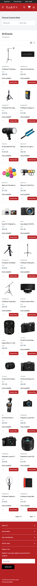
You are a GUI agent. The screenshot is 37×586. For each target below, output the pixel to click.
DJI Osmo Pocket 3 (7, 418)
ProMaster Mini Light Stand (9, 108)
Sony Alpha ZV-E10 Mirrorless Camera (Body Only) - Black (27, 224)
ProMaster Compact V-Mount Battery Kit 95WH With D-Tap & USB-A (27, 108)
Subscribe (8, 567)
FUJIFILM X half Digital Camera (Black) (27, 340)
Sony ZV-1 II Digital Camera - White (9, 224)
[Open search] (24, 7)
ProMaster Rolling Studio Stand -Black (27, 263)
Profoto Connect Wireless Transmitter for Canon (27, 301)
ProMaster (5, 66)
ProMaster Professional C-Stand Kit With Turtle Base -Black (9, 69)
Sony (3, 221)
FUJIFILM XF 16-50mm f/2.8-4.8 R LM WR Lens (9, 379)
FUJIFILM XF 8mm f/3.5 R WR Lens (27, 379)
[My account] (34, 7)
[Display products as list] (34, 43)
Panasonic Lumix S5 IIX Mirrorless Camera (27, 418)
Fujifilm (22, 337)
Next (31, 516)
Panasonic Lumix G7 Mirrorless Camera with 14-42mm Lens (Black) (9, 456)
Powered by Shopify (7, 582)
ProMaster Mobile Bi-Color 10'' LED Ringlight (9, 496)
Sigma (3, 340)
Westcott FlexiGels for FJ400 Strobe (9, 185)
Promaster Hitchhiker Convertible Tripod (9, 263)
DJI (3, 415)
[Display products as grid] (31, 43)
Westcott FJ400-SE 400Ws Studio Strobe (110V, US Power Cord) (27, 185)
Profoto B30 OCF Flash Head (9, 146)
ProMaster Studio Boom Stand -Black (9, 301)
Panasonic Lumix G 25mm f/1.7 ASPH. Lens (27, 456)
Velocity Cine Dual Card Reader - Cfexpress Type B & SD (27, 69)
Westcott (23, 144)
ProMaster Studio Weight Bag (27, 496)
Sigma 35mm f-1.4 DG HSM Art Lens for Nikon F (9, 343)
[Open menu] (3, 7)
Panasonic (23, 415)
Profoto (4, 144)
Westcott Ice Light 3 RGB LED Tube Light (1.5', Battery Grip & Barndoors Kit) (27, 146)
